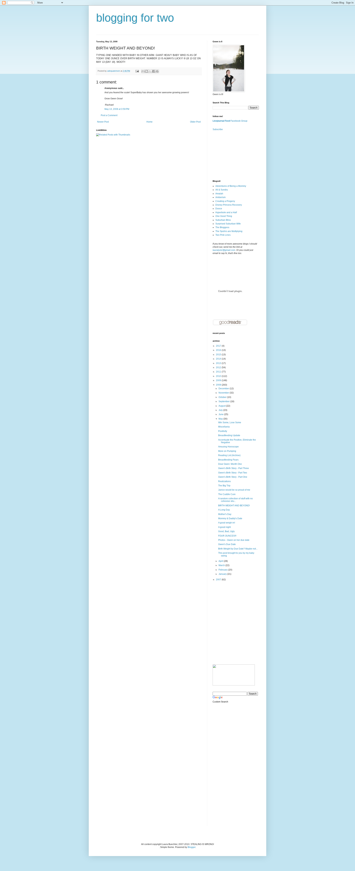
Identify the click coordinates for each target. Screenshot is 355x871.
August (222, 406)
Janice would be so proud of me (234, 490)
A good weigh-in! (226, 522)
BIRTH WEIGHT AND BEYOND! (234, 505)
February (223, 569)
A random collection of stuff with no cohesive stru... (235, 499)
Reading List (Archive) (229, 455)
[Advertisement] (231, 155)
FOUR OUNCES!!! (227, 536)
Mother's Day (224, 514)
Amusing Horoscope (228, 446)
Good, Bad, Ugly (226, 531)
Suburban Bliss (223, 220)
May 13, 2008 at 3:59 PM (116, 109)
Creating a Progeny (225, 201)
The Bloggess (222, 227)
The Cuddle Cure (227, 494)
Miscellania (224, 426)
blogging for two (135, 18)
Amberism (220, 197)
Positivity (222, 431)
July (221, 410)
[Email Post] (137, 71)
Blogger (191, 847)
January (223, 574)
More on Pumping (227, 451)
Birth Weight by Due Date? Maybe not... (238, 548)
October (223, 397)
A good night (224, 527)
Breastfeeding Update (229, 435)
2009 (219, 380)
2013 (219, 363)
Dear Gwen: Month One (230, 464)
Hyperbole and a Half (226, 212)
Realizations (224, 481)
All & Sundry (221, 189)
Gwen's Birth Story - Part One (232, 477)
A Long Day (224, 509)
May (221, 419)
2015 (219, 354)
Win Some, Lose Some (229, 422)
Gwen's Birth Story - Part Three (233, 468)
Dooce (218, 208)
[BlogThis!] (146, 71)
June (221, 414)
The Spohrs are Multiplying (228, 231)
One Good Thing (223, 216)
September (224, 401)
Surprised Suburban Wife (228, 223)
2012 (219, 367)
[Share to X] (150, 71)
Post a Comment (109, 115)
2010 (219, 376)
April (221, 561)
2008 (219, 385)
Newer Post (103, 122)
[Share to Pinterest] (157, 71)
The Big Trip (224, 485)
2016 (219, 350)
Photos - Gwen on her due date (233, 540)
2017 (219, 346)
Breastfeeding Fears (228, 459)
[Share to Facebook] (153, 71)
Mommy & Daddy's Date (230, 518)
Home (149, 122)
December (224, 388)
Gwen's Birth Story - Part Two (232, 472)
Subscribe (218, 129)
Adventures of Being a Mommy (230, 186)
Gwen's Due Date (227, 544)
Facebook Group (239, 121)
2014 (219, 359)
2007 (219, 579)
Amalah (219, 193)
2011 (219, 371)
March (222, 565)
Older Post (195, 122)
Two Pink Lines (223, 235)
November (224, 392)
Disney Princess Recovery (228, 205)
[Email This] (143, 71)
